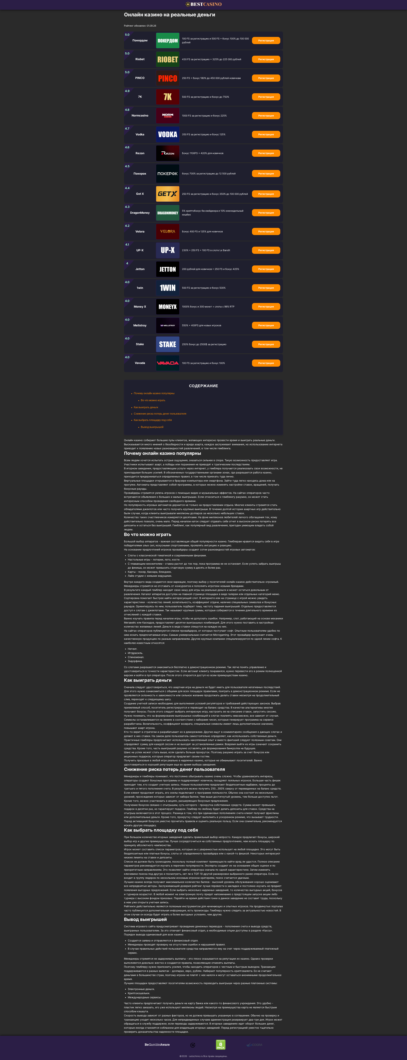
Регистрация (266, 40)
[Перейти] (157, 1045)
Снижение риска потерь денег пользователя (160, 413)
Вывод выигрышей (152, 427)
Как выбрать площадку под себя (153, 420)
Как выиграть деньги (146, 407)
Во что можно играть (153, 400)
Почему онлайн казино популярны (154, 393)
